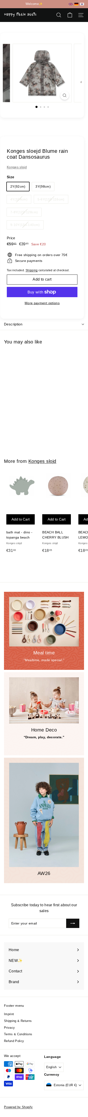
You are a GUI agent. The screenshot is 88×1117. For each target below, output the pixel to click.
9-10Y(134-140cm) (26, 226)
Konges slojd (17, 167)
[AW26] (44, 815)
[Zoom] (64, 95)
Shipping (32, 270)
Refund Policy (14, 1041)
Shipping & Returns (18, 1021)
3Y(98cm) (43, 186)
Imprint (9, 1014)
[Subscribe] (72, 923)
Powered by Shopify (18, 1107)
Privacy (9, 1027)
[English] (71, 4)
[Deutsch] (76, 4)
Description (13, 324)
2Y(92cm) (18, 186)
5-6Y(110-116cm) (53, 200)
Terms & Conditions (18, 1034)
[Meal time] (44, 621)
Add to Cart (20, 399)
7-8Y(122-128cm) (25, 213)
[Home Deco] (44, 700)
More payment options (42, 303)
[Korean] (82, 4)
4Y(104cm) (20, 200)
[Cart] (69, 15)
